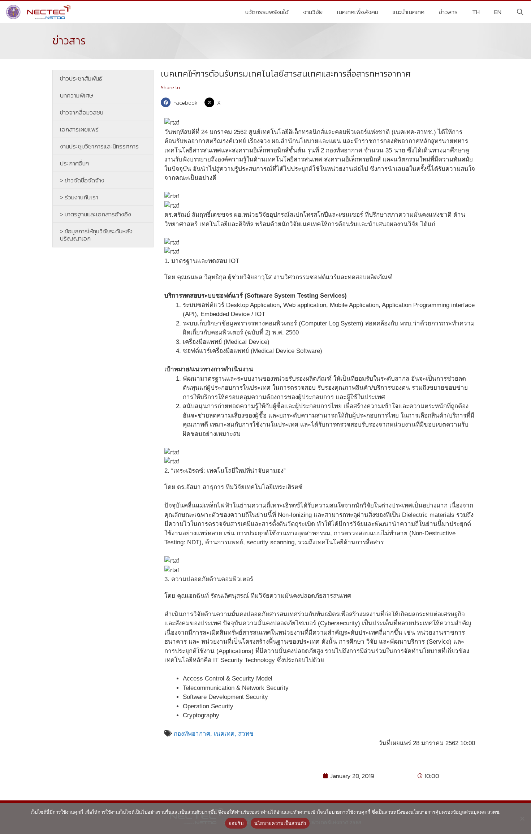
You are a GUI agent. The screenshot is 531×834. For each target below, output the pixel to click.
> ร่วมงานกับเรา (79, 197)
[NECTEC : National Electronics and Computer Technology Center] (39, 12)
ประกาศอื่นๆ (74, 163)
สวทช (246, 733)
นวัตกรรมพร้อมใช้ (267, 12)
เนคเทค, (226, 733)
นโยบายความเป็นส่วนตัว (280, 823)
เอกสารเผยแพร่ (79, 129)
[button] (181, 102)
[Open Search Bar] (520, 12)
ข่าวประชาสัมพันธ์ (81, 78)
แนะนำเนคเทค (408, 12)
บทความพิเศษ (76, 95)
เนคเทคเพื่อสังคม (357, 12)
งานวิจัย (313, 12)
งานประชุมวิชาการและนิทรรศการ (99, 146)
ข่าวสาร (448, 12)
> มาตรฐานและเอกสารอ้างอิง (95, 214)
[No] (522, 818)
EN (497, 12)
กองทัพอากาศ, (193, 733)
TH (476, 12)
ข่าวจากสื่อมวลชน (81, 112)
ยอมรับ (236, 823)
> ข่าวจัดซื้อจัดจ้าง (82, 180)
